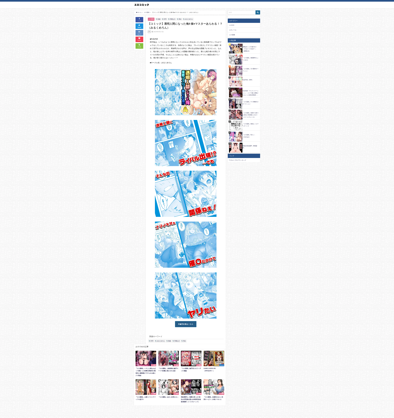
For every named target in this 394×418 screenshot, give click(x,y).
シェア (139, 20)
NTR (165, 19)
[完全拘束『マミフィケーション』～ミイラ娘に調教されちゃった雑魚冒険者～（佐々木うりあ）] (244, 88)
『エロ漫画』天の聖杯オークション (250, 70)
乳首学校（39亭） (247, 79)
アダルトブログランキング (237, 160)
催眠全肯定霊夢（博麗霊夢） (249, 147)
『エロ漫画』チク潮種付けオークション (250, 103)
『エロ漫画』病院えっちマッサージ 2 (250, 125)
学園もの (172, 19)
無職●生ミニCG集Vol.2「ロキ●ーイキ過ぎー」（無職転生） (249, 49)
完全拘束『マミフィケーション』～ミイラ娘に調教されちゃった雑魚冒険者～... (250, 93)
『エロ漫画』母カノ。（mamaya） (249, 136)
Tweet (139, 27)
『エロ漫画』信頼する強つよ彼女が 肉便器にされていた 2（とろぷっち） (250, 115)
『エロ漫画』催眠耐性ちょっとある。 (250, 59)
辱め (180, 19)
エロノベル (232, 30)
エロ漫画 (151, 19)
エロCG (231, 25)
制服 (159, 19)
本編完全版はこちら (185, 324)
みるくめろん (189, 19)
